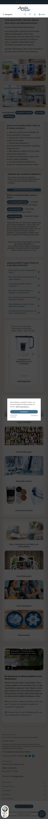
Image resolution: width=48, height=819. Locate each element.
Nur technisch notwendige (13, 415)
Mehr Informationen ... (23, 407)
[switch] (5, 816)
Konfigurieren (34, 415)
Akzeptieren (24, 412)
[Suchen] (25, 14)
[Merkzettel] (29, 14)
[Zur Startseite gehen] (24, 9)
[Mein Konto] (34, 14)
